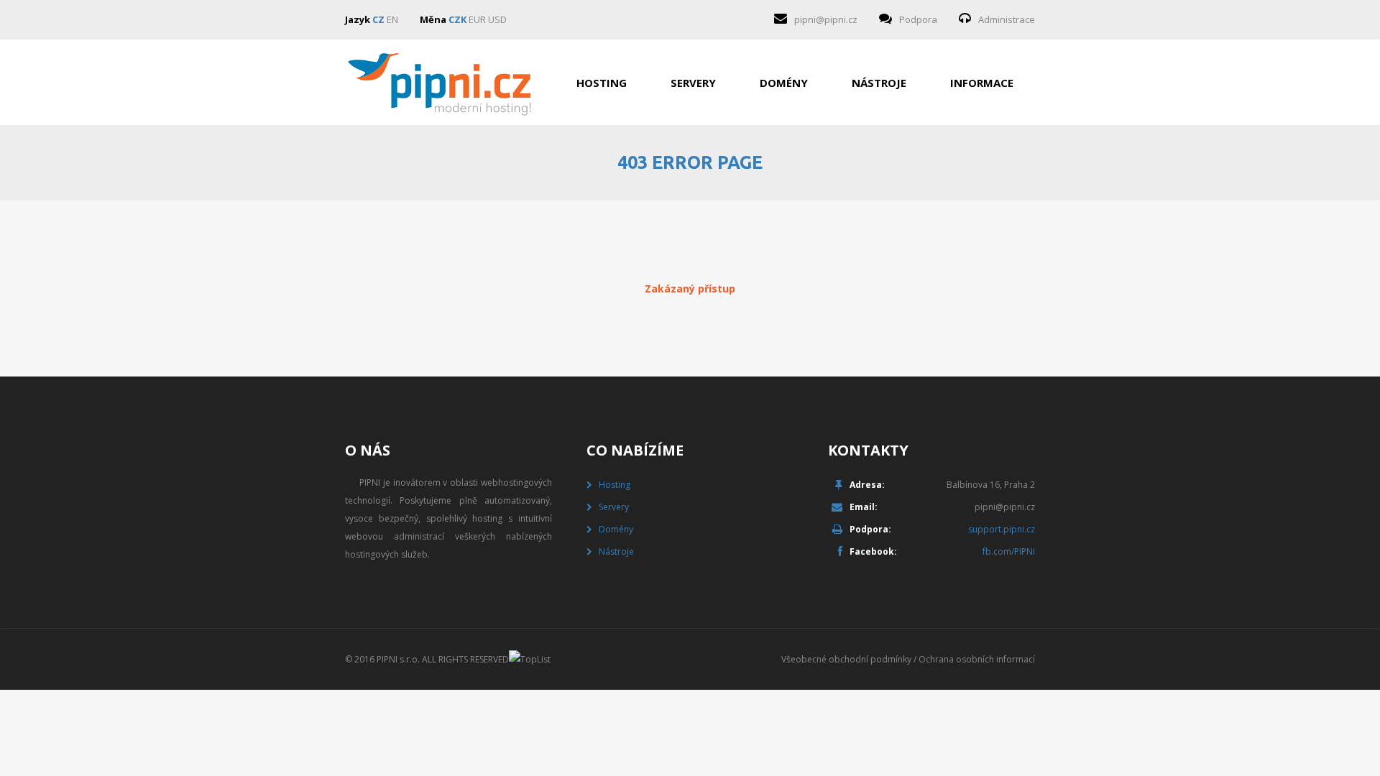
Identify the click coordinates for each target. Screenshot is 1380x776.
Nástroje (879, 82)
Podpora (918, 19)
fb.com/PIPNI (1009, 551)
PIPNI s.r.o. (398, 659)
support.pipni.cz (1001, 529)
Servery (693, 82)
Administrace (1006, 19)
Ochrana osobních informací (977, 659)
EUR (477, 19)
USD (497, 19)
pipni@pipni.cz (825, 19)
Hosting (601, 82)
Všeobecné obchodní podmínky (846, 659)
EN (392, 19)
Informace (981, 82)
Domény (784, 82)
